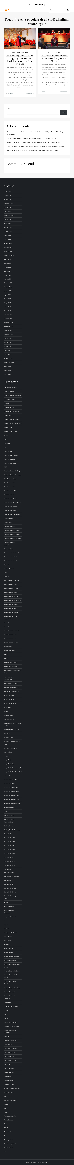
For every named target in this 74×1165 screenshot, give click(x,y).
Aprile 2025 (7, 211)
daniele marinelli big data (11, 580)
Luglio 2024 (7, 223)
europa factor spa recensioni (12, 772)
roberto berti (8, 1076)
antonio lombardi (9, 391)
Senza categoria (8, 1092)
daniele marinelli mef (10, 608)
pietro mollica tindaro (10, 1048)
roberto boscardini (9, 1080)
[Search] (67, 10)
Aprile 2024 (7, 235)
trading (6, 1124)
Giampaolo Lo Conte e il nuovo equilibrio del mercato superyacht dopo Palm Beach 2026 (33, 142)
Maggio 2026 (7, 199)
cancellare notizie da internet (13, 475)
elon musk (7, 733)
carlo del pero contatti (11, 479)
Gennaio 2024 (8, 247)
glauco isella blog (9, 880)
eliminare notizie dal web (11, 729)
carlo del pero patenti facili (12, 514)
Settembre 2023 (9, 255)
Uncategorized (8, 1140)
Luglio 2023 (7, 259)
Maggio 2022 (7, 303)
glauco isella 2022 (9, 865)
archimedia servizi (9, 399)
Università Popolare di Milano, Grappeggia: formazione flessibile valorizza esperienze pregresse (19, 59)
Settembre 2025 (9, 203)
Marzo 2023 (7, 275)
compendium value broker (12, 530)
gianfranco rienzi (9, 815)
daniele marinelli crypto (11, 588)
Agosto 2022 (8, 291)
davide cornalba (8, 627)
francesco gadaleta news (11, 799)
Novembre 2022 (8, 283)
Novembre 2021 (8, 326)
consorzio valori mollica (11, 557)
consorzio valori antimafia (11, 553)
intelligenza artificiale (10, 933)
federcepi (7, 776)
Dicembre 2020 (8, 358)
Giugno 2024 (7, 227)
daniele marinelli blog (10, 584)
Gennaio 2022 (8, 318)
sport (5, 1108)
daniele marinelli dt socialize (12, 600)
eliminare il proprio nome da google (12, 724)
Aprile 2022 (7, 307)
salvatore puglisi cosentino (12, 1088)
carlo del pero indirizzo (11, 491)
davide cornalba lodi (10, 639)
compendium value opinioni (12, 538)
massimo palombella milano (12, 988)
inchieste (6, 929)
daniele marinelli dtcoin (11, 604)
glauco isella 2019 (9, 854)
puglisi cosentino (9, 1072)
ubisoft (6, 1128)
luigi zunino (7, 940)
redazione (10, 93)
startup (6, 1112)
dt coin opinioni (9, 695)
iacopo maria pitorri (9, 917)
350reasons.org (37, 4)
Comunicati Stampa (22, 52)
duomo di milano (9, 719)
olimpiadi (6, 1036)
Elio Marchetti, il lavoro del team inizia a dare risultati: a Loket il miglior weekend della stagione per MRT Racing (36, 133)
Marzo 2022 (7, 311)
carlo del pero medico (10, 499)
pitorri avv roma (9, 1056)
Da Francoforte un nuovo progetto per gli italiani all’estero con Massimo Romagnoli (32, 138)
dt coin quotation (9, 699)
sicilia (5, 1096)
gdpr (5, 811)
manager (6, 944)
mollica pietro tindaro (10, 1022)
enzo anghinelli (8, 752)
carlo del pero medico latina (12, 503)
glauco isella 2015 (9, 838)
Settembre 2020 (9, 362)
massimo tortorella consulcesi (9, 997)
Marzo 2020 (7, 374)
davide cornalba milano (11, 642)
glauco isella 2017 (9, 846)
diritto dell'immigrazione (11, 666)
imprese (6, 925)
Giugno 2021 (7, 342)
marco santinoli (8, 948)
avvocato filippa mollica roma (12, 423)
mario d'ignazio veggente (11, 956)
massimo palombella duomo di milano (13, 976)
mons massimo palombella (11, 1026)
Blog (13, 52)
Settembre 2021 (9, 334)
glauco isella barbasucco (11, 876)
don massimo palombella (11, 687)
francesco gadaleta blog (11, 791)
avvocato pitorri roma (10, 431)
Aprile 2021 (7, 350)
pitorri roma (7, 1064)
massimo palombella (10, 960)
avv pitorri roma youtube (11, 411)
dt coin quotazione (10, 703)
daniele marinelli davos (11, 592)
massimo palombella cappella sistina (12, 966)
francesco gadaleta (10, 784)
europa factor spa (9, 764)
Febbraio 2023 (8, 279)
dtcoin (6, 711)
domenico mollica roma (11, 683)
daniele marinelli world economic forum (10, 618)
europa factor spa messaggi (12, 768)
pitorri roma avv (9, 1068)
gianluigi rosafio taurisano (12, 830)
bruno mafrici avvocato (11, 455)
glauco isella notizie (10, 888)
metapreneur (8, 1002)
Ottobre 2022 (8, 287)
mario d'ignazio (8, 952)
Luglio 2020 (7, 366)
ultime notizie (8, 1132)
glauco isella (7, 834)
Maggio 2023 (7, 267)
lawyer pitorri (8, 936)
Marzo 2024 (7, 239)
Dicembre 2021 (8, 322)
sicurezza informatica (10, 1100)
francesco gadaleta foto (11, 795)
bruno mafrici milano (10, 463)
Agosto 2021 (8, 338)
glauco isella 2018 (9, 850)
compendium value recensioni (9, 544)
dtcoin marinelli (8, 715)
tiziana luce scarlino (10, 1116)
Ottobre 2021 (8, 330)
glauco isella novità (10, 892)
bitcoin (6, 439)
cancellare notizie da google (12, 471)
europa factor (8, 760)
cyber (5, 572)
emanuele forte (8, 737)
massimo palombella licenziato (10, 983)
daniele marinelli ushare (11, 612)
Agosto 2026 (8, 191)
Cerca (8, 108)
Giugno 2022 (7, 299)
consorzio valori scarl (10, 561)
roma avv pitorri (9, 1084)
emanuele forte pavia (10, 748)
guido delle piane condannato (9, 912)
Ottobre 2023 (8, 251)
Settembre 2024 (9, 215)
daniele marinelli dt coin (11, 596)
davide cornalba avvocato (11, 631)
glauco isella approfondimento (9, 871)
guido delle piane (9, 906)
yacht (5, 1152)
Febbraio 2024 (8, 243)
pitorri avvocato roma (10, 1060)
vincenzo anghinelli (10, 1144)
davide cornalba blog (10, 635)
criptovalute (7, 565)
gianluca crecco (8, 826)
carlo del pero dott (10, 483)
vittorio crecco (8, 1148)
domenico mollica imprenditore (9, 678)
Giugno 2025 (7, 207)
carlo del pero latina (10, 495)
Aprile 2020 (7, 370)
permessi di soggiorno (10, 1040)
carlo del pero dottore (11, 487)
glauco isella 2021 (9, 861)
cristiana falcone (9, 569)
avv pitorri (7, 403)
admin (43, 91)
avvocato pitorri (8, 427)
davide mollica (8, 646)
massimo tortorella (9, 992)
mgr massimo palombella (11, 1006)
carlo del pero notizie (10, 506)
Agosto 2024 (8, 219)
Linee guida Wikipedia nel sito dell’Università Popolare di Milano (54, 58)
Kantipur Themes (42, 1162)
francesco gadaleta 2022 (11, 788)
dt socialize (7, 707)
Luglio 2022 (7, 295)
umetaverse (7, 1136)
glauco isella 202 (9, 858)
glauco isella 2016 (9, 842)
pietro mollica (8, 1044)
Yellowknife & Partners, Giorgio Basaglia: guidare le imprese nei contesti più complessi (33, 150)
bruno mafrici (8, 451)
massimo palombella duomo (12, 971)
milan (5, 1014)
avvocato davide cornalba (11, 419)
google (6, 902)
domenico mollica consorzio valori (12, 672)
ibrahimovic (7, 921)
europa (6, 756)
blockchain (7, 443)
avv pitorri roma (9, 407)
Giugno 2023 (7, 263)
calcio (5, 467)
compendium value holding (12, 534)
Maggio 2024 (7, 231)
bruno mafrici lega (9, 459)
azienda (6, 435)
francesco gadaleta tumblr (12, 803)
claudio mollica (8, 518)
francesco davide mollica (11, 780)
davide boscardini (9, 623)
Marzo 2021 (7, 354)
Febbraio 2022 (8, 315)
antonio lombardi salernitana (12, 395)
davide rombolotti (9, 650)
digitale (6, 658)
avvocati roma (8, 415)
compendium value (9, 526)
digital (6, 654)
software (6, 1104)
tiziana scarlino (8, 1120)
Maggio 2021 (7, 346)
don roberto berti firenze (11, 691)
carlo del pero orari (10, 510)
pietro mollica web (9, 1052)
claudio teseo (8, 522)
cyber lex (7, 576)
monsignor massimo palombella (10, 1031)
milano (6, 1018)
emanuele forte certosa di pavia (12, 743)
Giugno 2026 (7, 195)
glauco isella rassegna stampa (11, 897)
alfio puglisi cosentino (10, 387)
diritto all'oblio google (10, 662)
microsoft (7, 1010)
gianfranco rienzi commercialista (9, 821)
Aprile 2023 (7, 271)
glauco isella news (9, 884)
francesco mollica (9, 807)
